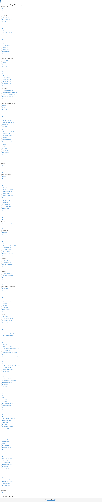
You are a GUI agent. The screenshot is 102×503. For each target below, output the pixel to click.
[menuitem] (0, 1)
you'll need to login (54, 499)
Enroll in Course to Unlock (51, 500)
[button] (0, 0)
